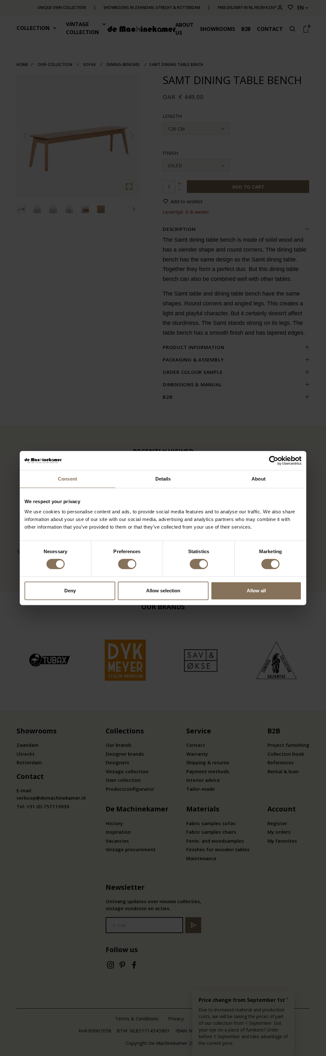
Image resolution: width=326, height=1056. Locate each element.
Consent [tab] (67, 479)
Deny (70, 590)
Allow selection (163, 590)
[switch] (127, 564)
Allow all (256, 590)
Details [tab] (163, 479)
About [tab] (259, 479)
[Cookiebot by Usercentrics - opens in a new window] (273, 460)
